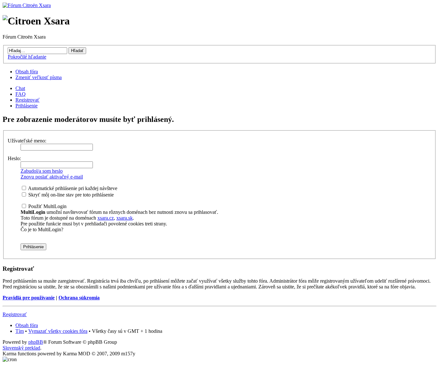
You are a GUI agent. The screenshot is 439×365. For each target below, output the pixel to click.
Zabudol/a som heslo (42, 171)
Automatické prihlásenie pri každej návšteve (72, 188)
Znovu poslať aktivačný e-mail (52, 176)
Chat (20, 88)
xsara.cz (105, 218)
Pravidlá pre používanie (29, 297)
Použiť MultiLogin (47, 206)
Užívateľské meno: (27, 140)
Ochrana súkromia (79, 297)
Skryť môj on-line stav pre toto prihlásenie (70, 194)
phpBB (35, 342)
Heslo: (14, 158)
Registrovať (27, 100)
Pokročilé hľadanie (27, 56)
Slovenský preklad (21, 348)
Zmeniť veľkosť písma (38, 77)
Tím (19, 331)
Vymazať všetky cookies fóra (57, 331)
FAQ (20, 94)
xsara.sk (124, 218)
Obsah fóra (26, 71)
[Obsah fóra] (27, 5)
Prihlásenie (26, 105)
